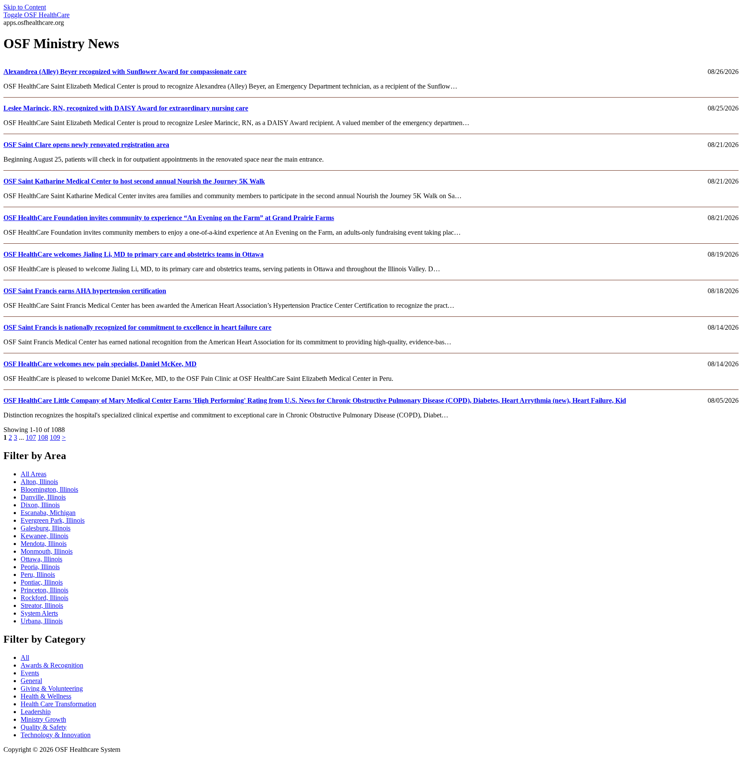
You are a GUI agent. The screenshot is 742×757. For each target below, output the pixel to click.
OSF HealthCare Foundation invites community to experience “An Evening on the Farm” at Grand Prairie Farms (168, 217)
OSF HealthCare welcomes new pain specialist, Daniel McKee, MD (100, 364)
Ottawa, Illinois (41, 559)
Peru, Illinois (38, 574)
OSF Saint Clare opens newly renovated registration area (86, 144)
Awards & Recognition (52, 665)
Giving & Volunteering (52, 688)
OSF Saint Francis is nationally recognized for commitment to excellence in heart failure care (137, 327)
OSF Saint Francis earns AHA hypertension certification (84, 290)
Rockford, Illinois (44, 597)
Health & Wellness (46, 696)
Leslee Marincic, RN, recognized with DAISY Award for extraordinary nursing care (125, 108)
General (31, 680)
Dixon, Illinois (40, 505)
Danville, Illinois (43, 497)
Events (30, 673)
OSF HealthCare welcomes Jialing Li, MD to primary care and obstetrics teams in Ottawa (133, 254)
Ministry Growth (43, 719)
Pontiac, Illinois (42, 582)
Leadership (36, 711)
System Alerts (39, 613)
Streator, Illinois (42, 605)
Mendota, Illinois (44, 543)
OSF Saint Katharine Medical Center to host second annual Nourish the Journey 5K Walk (134, 181)
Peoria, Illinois (40, 566)
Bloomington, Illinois (49, 489)
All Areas (33, 474)
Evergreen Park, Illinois (53, 520)
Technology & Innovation (56, 735)
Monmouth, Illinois (47, 551)
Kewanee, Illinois (44, 535)
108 (43, 437)
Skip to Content (24, 7)
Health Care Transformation (58, 704)
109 (55, 437)
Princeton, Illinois (44, 590)
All (25, 657)
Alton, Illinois (39, 481)
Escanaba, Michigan (48, 512)
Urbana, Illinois (42, 621)
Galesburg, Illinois (45, 528)
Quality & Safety (44, 727)
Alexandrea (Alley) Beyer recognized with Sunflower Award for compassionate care (124, 71)
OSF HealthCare (36, 14)
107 (31, 437)
